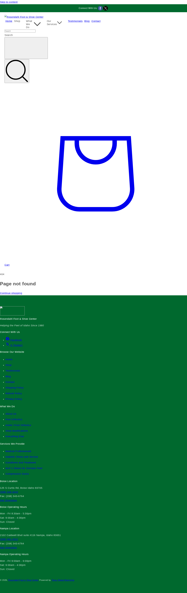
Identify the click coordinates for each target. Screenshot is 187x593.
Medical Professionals (18, 451)
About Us (10, 413)
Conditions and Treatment (20, 462)
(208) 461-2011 (9, 539)
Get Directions (8, 500)
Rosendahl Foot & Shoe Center (23, 580)
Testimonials (12, 370)
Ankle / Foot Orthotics (18, 425)
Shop (8, 365)
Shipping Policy (14, 387)
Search (9, 35)
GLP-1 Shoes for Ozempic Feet (23, 468)
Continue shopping (11, 293)
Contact (10, 382)
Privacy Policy (13, 399)
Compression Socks (17, 473)
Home (8, 359)
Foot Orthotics (13, 419)
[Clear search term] (26, 48)
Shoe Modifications (16, 430)
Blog (8, 376)
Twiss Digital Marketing (63, 580)
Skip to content (9, 2)
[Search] (17, 71)
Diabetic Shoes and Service (21, 456)
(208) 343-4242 (9, 492)
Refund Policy (13, 393)
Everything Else (14, 436)
